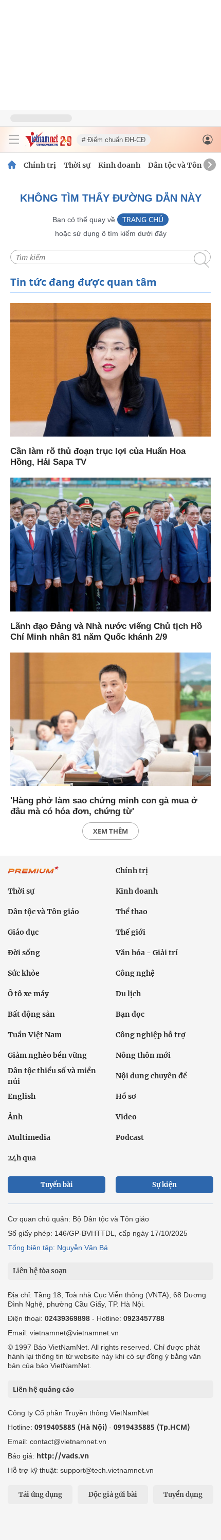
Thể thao (132, 911)
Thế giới (130, 932)
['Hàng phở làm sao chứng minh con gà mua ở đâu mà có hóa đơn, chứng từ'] (110, 720)
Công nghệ (135, 973)
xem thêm (110, 831)
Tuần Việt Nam (35, 1034)
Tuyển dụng (182, 1494)
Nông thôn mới (143, 1055)
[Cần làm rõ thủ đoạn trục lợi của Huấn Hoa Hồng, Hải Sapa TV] (110, 370)
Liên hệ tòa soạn (40, 1271)
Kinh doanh (119, 165)
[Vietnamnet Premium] (33, 875)
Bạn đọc (130, 1014)
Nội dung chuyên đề (151, 1075)
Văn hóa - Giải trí (147, 952)
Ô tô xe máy (28, 993)
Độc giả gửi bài (112, 1494)
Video (126, 1116)
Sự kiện (164, 1184)
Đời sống (24, 952)
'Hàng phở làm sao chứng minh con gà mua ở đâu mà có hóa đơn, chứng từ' (103, 806)
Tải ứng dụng (40, 1494)
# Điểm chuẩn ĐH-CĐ (113, 140)
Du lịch (128, 993)
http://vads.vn (62, 1455)
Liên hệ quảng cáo (43, 1389)
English (21, 1096)
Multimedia (29, 1137)
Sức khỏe (24, 973)
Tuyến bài (57, 1184)
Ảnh (15, 1116)
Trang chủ (142, 219)
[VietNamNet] (12, 165)
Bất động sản (31, 1014)
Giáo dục (23, 932)
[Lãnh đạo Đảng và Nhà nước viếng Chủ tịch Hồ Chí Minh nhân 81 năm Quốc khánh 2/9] (110, 545)
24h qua (22, 1157)
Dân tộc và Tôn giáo (183, 165)
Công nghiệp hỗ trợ (151, 1034)
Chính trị (40, 165)
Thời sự (77, 165)
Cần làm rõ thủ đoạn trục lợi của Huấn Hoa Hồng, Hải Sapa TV (98, 456)
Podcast (130, 1137)
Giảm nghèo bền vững (47, 1055)
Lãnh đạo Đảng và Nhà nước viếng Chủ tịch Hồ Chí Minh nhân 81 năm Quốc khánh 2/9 (106, 631)
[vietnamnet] (48, 144)
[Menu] (14, 139)
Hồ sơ (126, 1096)
